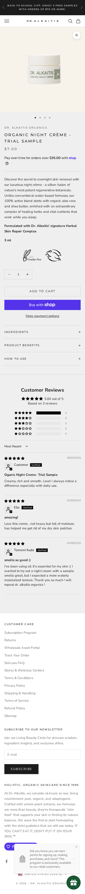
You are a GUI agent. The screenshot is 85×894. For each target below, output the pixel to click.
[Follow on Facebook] (6, 861)
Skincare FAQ (14, 663)
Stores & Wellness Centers (24, 670)
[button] (23, 412)
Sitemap (10, 716)
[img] (14, 458)
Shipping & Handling (20, 693)
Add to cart (42, 291)
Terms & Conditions (18, 678)
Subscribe (21, 769)
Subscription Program (20, 633)
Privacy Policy (14, 685)
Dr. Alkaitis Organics (25, 127)
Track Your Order (16, 655)
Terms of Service (16, 700)
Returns (10, 640)
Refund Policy (14, 708)
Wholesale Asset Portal (22, 648)
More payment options (42, 316)
